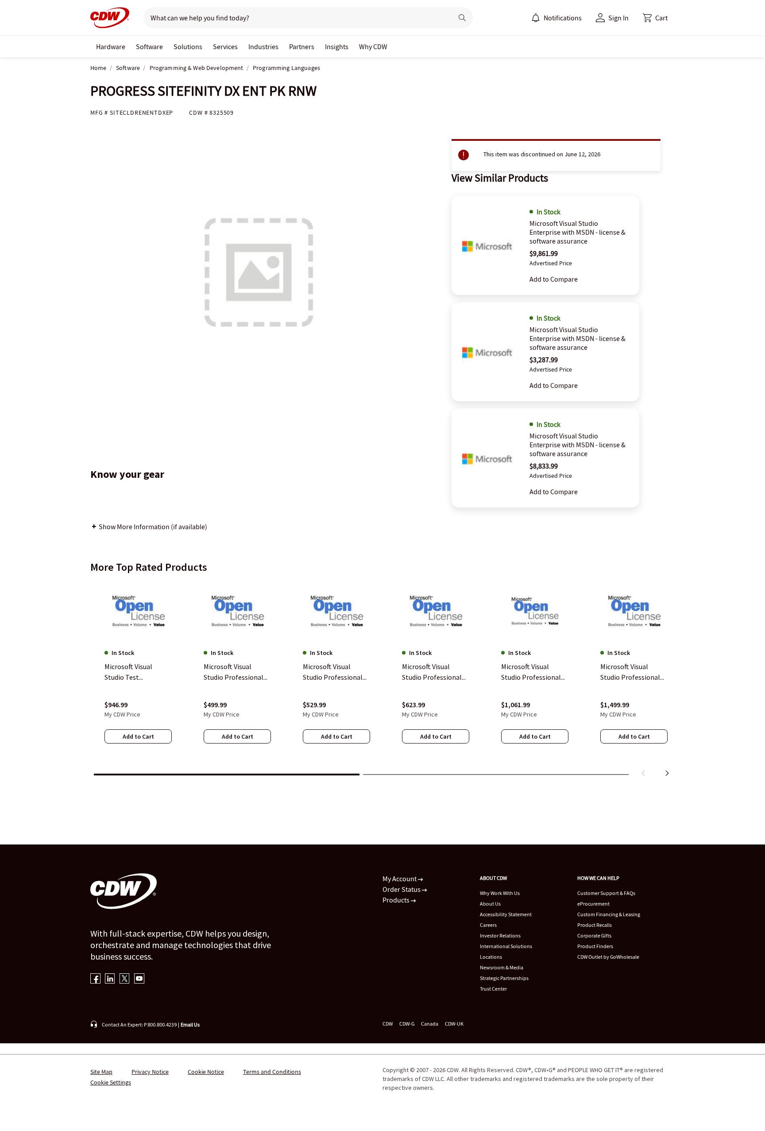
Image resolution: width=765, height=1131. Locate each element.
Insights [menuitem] (336, 46)
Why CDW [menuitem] (373, 46)
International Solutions (506, 946)
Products (396, 899)
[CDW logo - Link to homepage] (109, 17)
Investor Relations (500, 935)
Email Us (190, 1024)
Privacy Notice (150, 1072)
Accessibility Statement (506, 914)
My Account (400, 878)
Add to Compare (553, 279)
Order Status (402, 889)
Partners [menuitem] (301, 46)
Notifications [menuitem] (563, 17)
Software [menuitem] (149, 46)
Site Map (101, 1072)
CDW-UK (454, 1023)
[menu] (556, 17)
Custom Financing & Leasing (608, 914)
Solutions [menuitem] (188, 46)
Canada (429, 1023)
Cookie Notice (206, 1072)
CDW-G (406, 1023)
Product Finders (595, 946)
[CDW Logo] (109, 17)
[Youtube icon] (139, 979)
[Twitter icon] (125, 979)
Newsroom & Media (501, 967)
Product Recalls (594, 925)
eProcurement (593, 903)
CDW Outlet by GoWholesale (608, 956)
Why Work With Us (500, 893)
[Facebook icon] (95, 979)
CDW (387, 1023)
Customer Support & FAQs (606, 893)
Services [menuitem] (225, 46)
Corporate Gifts (594, 935)
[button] (655, 17)
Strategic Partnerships (504, 978)
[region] (382, 681)
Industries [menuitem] (263, 46)
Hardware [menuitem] (110, 46)
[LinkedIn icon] (110, 979)
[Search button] (462, 18)
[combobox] (294, 17)
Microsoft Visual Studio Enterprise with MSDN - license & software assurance (577, 232)
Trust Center (493, 988)
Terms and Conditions (272, 1072)
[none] (111, 46)
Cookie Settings (110, 1082)
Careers (488, 925)
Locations (491, 956)
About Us (490, 903)
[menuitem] (535, 17)
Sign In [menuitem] (618, 17)
